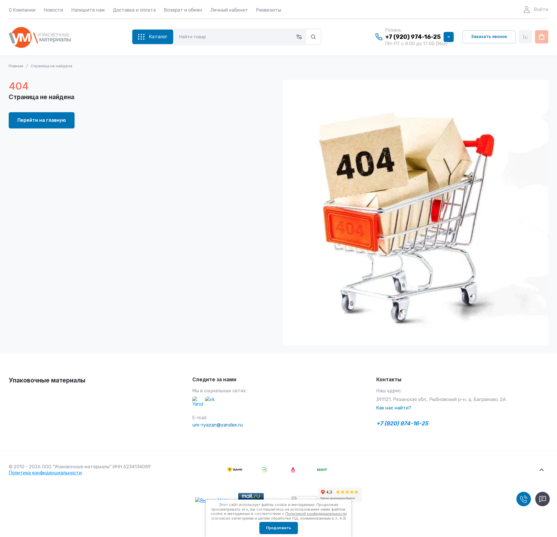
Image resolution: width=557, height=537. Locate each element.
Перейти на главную (41, 120)
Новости (53, 10)
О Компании (22, 10)
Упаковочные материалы (47, 380)
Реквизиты (268, 10)
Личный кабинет (229, 10)
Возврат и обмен (183, 10)
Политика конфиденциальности (45, 473)
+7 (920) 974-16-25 (413, 37)
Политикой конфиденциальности (316, 513)
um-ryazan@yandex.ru (217, 425)
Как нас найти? (393, 408)
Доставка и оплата (134, 10)
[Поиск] (313, 37)
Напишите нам (88, 10)
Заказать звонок (489, 36)
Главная (16, 66)
